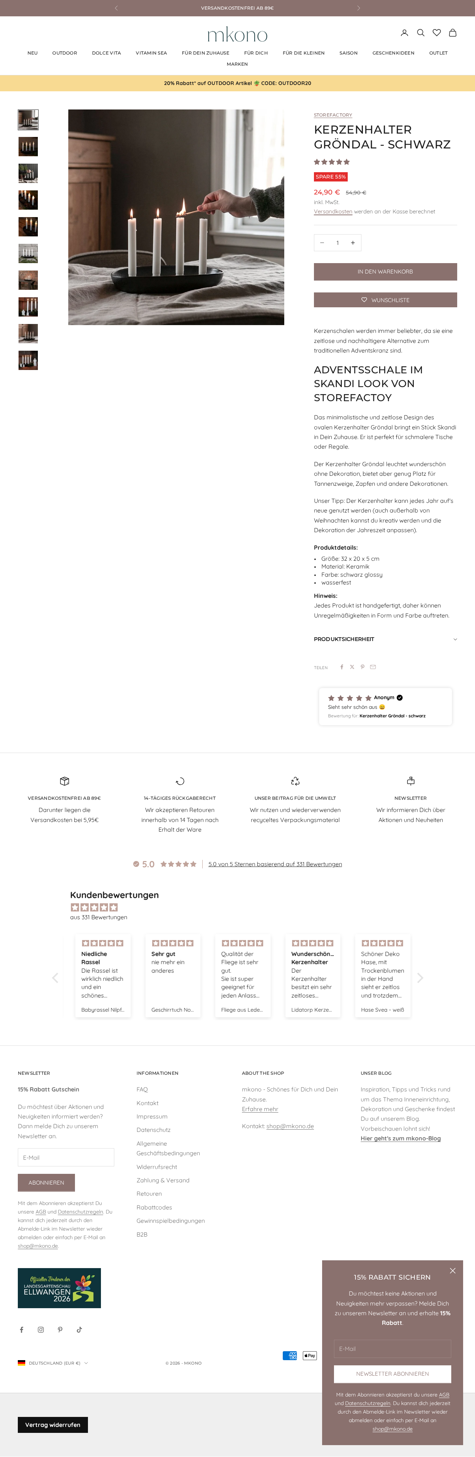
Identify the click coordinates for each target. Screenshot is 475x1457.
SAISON (348, 53)
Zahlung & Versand (163, 1180)
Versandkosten (333, 211)
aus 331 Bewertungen (98, 917)
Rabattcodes (154, 1207)
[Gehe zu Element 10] (28, 360)
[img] (241, 907)
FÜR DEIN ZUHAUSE (205, 53)
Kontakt (147, 1103)
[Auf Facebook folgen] (21, 1329)
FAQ (142, 1089)
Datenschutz (154, 1129)
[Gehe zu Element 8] (28, 307)
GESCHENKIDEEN (394, 53)
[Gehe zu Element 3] (28, 173)
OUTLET (438, 53)
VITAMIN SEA (151, 53)
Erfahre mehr (260, 1109)
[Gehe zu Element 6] (28, 253)
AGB (444, 1394)
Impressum (152, 1116)
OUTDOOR (64, 53)
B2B (142, 1234)
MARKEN (237, 64)
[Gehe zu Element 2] (28, 146)
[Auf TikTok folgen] (79, 1329)
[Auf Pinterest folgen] (60, 1329)
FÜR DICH (256, 53)
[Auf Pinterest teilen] (363, 667)
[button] (385, 706)
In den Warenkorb (385, 271)
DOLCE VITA (106, 53)
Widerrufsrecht (157, 1166)
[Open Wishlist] (437, 33)
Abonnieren (46, 1182)
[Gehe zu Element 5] (28, 226)
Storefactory (333, 115)
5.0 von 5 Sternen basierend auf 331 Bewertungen (275, 864)
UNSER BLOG (376, 1073)
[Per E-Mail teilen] (373, 667)
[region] (176, 217)
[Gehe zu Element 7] (28, 280)
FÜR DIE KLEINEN (304, 53)
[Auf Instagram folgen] (41, 1329)
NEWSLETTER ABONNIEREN (392, 1373)
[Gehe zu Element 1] (28, 119)
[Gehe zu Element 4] (28, 200)
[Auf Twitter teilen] (352, 667)
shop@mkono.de (393, 1428)
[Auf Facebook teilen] (342, 667)
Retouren (149, 1193)
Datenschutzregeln (367, 1403)
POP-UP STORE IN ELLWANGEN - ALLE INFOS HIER (237, 8)
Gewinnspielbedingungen (171, 1220)
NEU (32, 53)
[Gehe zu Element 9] (28, 333)
